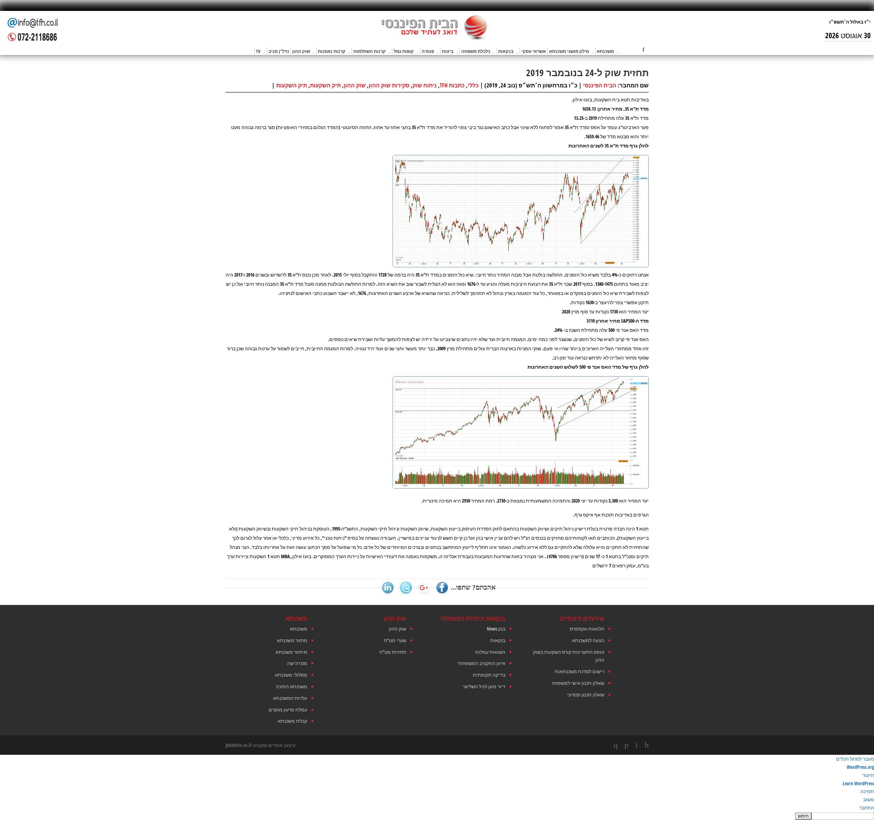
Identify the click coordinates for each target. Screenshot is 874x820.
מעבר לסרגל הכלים (855, 758)
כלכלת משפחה (475, 51)
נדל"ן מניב (278, 51)
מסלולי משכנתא (291, 674)
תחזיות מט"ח (392, 652)
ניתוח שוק (424, 85)
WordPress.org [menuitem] (860, 767)
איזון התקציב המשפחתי (481, 663)
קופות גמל (404, 51)
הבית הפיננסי (599, 85)
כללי (473, 85)
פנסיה (428, 51)
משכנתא (605, 51)
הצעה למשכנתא (588, 640)
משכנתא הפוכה (291, 686)
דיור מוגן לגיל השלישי (484, 686)
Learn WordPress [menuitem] (858, 783)
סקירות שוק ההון (389, 85)
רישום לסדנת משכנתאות (579, 671)
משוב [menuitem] (868, 799)
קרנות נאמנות (332, 51)
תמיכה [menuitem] (867, 791)
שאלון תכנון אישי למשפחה (578, 683)
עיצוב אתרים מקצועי (274, 745)
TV (258, 51)
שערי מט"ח (395, 640)
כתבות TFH (452, 85)
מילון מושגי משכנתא (569, 51)
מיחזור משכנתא (291, 652)
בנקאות (505, 51)
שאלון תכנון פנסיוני (585, 694)
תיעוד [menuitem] (868, 775)
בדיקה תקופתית (489, 674)
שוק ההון (301, 51)
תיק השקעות (325, 85)
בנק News (496, 628)
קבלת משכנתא (292, 721)
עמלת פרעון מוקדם (288, 709)
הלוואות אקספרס (587, 628)
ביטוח (447, 51)
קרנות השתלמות (369, 51)
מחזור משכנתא (292, 640)
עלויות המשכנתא (290, 698)
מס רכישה (297, 663)
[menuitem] (437, 816)
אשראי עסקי (533, 51)
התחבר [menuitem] (866, 807)
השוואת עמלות (490, 652)
